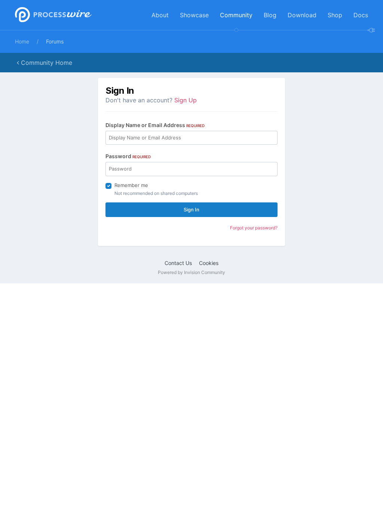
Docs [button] (360, 15)
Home (22, 41)
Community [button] (236, 15)
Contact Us (178, 263)
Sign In (191, 210)
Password (128, 156)
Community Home (45, 62)
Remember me (131, 185)
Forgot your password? (254, 228)
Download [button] (302, 15)
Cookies (208, 263)
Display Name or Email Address (155, 125)
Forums (55, 41)
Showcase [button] (194, 15)
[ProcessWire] (52, 15)
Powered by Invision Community (191, 272)
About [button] (160, 15)
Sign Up (185, 100)
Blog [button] (270, 15)
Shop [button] (335, 15)
